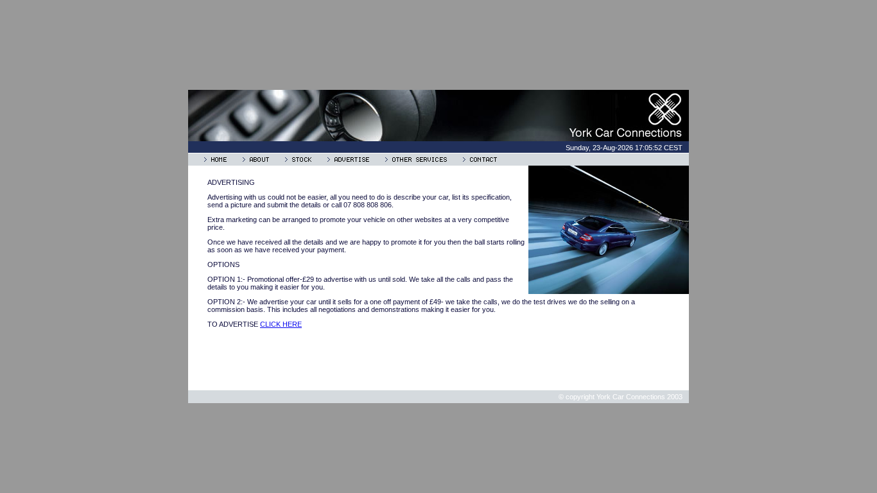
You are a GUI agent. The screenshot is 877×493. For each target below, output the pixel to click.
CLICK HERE (281, 324)
